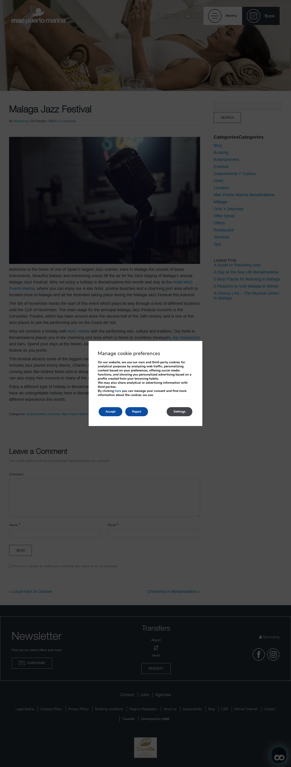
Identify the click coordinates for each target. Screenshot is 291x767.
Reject (136, 411)
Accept (110, 411)
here (118, 391)
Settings (179, 411)
